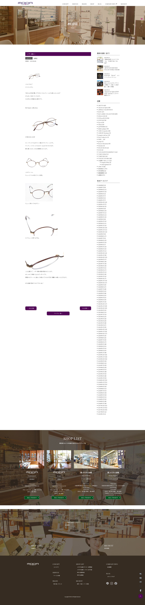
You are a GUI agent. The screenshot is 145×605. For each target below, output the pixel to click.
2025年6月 (101, 215)
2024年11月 (101, 230)
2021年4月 (101, 321)
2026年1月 (101, 200)
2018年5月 (101, 395)
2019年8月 (101, 363)
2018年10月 (101, 384)
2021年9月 (101, 310)
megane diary (105, 162)
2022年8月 (101, 287)
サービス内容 (57, 575)
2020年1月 (101, 352)
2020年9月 (101, 336)
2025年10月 (101, 206)
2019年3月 (101, 374)
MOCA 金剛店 (80, 575)
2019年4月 (101, 372)
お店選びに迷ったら (103, 160)
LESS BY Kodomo (103, 133)
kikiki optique (102, 129)
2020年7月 (101, 340)
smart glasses (105, 164)
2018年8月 (101, 388)
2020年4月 (101, 346)
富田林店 (100, 169)
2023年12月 (101, 253)
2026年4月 (101, 194)
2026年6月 (101, 189)
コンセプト (56, 567)
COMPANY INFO (110, 4)
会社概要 (109, 567)
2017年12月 (101, 405)
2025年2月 (101, 223)
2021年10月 (101, 308)
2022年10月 (101, 283)
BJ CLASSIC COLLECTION (106, 114)
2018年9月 (101, 386)
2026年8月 (101, 185)
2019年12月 (101, 355)
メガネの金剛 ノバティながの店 (84, 569)
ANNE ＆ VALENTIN (104, 110)
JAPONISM (101, 127)
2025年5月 (101, 217)
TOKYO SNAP (102, 154)
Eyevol (100, 122)
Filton (100, 124)
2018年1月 (101, 403)
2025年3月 (101, 221)
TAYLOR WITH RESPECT (106, 152)
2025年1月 (101, 225)
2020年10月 (101, 333)
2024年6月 (101, 240)
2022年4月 (101, 295)
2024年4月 (101, 244)
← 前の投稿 (31, 308)
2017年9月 (101, 412)
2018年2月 (101, 401)
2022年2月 (101, 300)
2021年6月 (101, 316)
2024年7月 (101, 238)
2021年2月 (101, 325)
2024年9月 (101, 234)
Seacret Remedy (103, 143)
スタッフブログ (111, 576)
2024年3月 (101, 247)
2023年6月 (101, 266)
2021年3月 (101, 323)
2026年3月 (101, 196)
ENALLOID (101, 116)
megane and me (103, 135)
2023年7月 (101, 264)
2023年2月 (101, 274)
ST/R (99, 150)
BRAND (84, 4)
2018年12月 (101, 380)
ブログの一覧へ (58, 313)
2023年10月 (101, 257)
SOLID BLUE (102, 148)
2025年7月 (101, 213)
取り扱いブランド (58, 584)
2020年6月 (101, 342)
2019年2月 (101, 376)
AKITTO (100, 105)
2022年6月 (101, 291)
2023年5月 (101, 268)
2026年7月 (101, 187)
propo (100, 141)
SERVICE (75, 4)
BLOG (99, 4)
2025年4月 (101, 219)
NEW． (100, 139)
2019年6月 (101, 367)
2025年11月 (101, 204)
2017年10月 (101, 410)
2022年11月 (101, 280)
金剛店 (35, 58)
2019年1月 (101, 378)
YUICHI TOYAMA (103, 158)
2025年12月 (101, 202)
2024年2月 (101, 249)
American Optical (103, 107)
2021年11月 (101, 306)
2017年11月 (101, 408)
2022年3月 (101, 297)
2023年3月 (101, 272)
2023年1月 (101, 276)
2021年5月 (101, 319)
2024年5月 (101, 242)
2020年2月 (101, 350)
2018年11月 (101, 382)
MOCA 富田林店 (81, 572)
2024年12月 (101, 228)
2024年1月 (101, 251)
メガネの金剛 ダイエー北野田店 (84, 567)
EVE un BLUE (102, 118)
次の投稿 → (85, 308)
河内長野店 (101, 171)
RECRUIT (124, 4)
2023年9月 (101, 259)
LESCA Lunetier (103, 131)
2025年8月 (101, 211)
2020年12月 (101, 329)
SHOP (92, 4)
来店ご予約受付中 (32, 498)
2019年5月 (101, 369)
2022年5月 (101, 293)
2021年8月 (101, 312)
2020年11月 (101, 331)
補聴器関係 (101, 173)
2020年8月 (101, 338)
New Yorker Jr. (102, 137)
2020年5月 (101, 344)
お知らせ (100, 166)
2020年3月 (101, 348)
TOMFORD (101, 156)
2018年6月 (101, 393)
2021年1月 (101, 327)
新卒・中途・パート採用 (83, 584)
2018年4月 (101, 397)
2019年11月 (101, 357)
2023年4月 (101, 270)
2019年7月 (101, 365)
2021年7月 (101, 314)
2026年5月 (101, 192)
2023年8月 (101, 261)
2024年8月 (101, 236)
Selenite (100, 146)
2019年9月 (101, 361)
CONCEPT (65, 4)
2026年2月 (101, 198)
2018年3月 (101, 399)
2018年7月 (101, 391)
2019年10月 (101, 359)
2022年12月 (101, 278)
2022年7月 (101, 289)
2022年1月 (101, 302)
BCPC (100, 112)
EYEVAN (101, 120)
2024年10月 (101, 232)
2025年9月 (101, 208)
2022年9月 (101, 285)
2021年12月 (101, 304)
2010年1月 (101, 414)
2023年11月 (101, 255)
